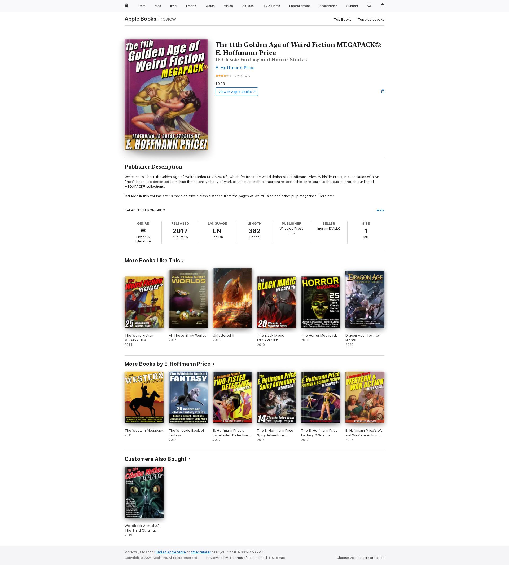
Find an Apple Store (171, 552)
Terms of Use (243, 558)
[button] (369, 6)
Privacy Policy (217, 558)
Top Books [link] (343, 19)
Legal (262, 558)
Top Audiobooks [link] (371, 19)
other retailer (201, 552)
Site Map (278, 558)
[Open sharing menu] (383, 91)
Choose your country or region (360, 558)
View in (235, 92)
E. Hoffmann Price (235, 67)
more (380, 210)
